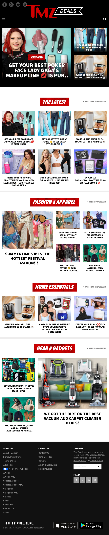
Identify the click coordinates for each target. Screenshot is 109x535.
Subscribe (98, 466)
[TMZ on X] (11, 4)
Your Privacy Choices (18, 469)
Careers (42, 461)
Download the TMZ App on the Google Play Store (91, 525)
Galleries (7, 497)
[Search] (105, 19)
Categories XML (10, 493)
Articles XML (9, 477)
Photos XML (8, 509)
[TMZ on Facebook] (4, 4)
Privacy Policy (80, 460)
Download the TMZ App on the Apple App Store (66, 525)
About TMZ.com (10, 453)
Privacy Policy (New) (12, 457)
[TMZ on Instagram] (25, 4)
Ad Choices (8, 465)
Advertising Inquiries (47, 465)
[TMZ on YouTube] (88, 480)
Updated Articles (11, 481)
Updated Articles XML (13, 485)
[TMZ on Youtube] (18, 4)
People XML (8, 505)
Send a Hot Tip (45, 457)
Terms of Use (9, 461)
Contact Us (43, 453)
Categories (8, 489)
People (6, 501)
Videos (6, 513)
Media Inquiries (45, 469)
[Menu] (4, 19)
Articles (6, 473)
